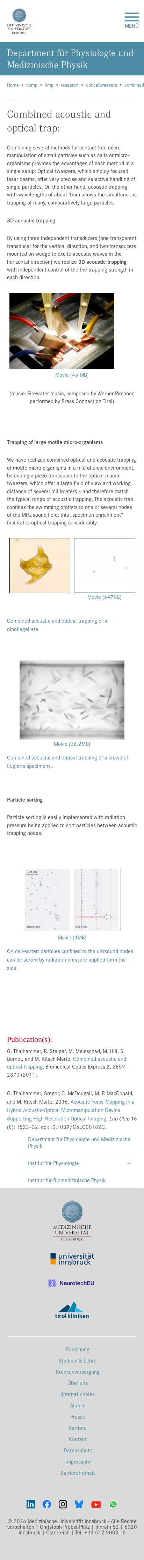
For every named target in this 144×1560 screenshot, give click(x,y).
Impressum (77, 1461)
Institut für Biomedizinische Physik (67, 1180)
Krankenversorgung (78, 1371)
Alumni (78, 1405)
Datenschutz (78, 1450)
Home (13, 84)
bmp (49, 84)
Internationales (77, 1394)
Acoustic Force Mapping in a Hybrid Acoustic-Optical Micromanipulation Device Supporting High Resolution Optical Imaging (71, 1110)
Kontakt (78, 1438)
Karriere (78, 1427)
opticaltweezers (101, 84)
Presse (77, 1416)
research (70, 84)
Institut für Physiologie (53, 1162)
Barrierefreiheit (77, 1472)
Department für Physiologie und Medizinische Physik (79, 1142)
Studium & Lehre (77, 1360)
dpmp (31, 84)
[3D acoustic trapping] (61, 330)
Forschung (77, 1349)
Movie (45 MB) (72, 374)
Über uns (77, 1382)
